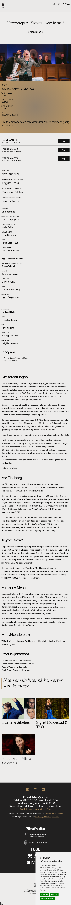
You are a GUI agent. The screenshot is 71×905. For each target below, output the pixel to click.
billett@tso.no (40, 797)
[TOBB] (35, 849)
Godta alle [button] (44, 894)
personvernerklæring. (54, 813)
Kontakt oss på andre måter (35, 809)
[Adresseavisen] (35, 828)
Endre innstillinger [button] (47, 898)
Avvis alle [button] (54, 894)
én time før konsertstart (49, 806)
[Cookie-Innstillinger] (2, 903)
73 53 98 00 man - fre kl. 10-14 (40, 800)
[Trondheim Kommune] (35, 842)
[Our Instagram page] (35, 789)
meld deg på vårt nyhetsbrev (47, 816)
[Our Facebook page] (27, 789)
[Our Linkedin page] (43, 789)
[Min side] (54, 4)
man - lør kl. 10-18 (45, 803)
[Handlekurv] (59, 4)
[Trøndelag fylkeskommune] (35, 835)
